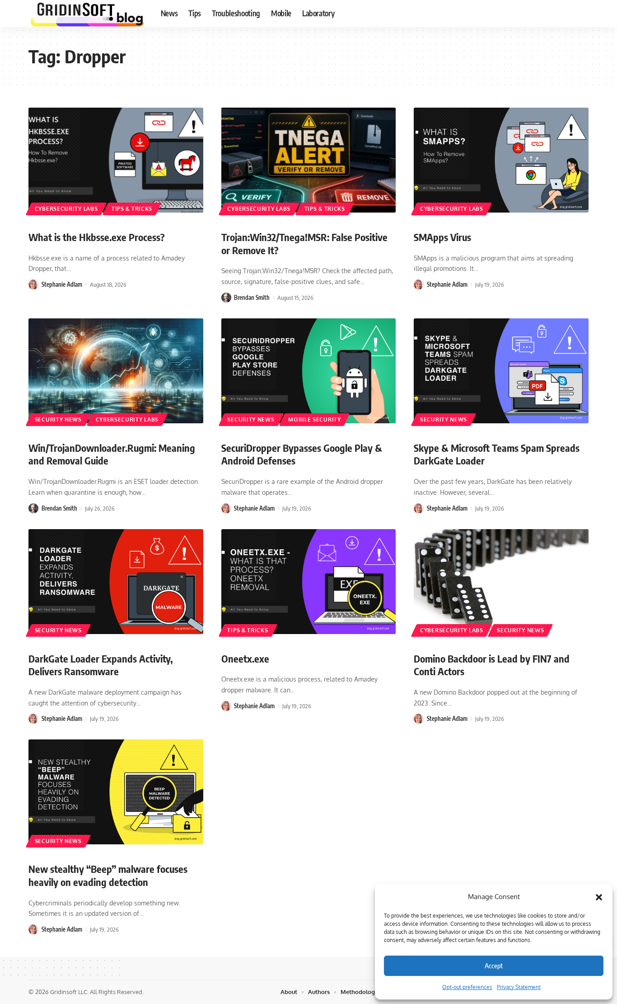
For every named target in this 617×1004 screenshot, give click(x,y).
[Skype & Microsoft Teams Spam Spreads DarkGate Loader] (501, 370)
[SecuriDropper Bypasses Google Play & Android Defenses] (308, 370)
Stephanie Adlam (62, 284)
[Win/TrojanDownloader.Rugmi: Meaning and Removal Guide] (115, 370)
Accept (494, 965)
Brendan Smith (252, 297)
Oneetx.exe (245, 658)
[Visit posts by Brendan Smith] (226, 298)
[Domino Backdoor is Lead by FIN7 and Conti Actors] (501, 581)
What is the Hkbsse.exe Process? (96, 237)
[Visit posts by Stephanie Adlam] (33, 284)
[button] (598, 896)
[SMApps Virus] (501, 160)
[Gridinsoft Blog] (87, 13)
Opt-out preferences (467, 987)
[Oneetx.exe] (308, 581)
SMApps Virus (442, 237)
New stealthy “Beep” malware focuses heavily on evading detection (107, 875)
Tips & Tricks (132, 208)
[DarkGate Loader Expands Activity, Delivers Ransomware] (115, 581)
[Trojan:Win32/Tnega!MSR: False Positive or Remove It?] (308, 160)
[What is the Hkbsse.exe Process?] (115, 160)
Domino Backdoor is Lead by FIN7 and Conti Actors (492, 665)
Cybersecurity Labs (66, 208)
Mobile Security (314, 419)
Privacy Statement (519, 987)
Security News (58, 419)
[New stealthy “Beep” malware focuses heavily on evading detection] (115, 791)
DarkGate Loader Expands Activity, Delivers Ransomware (100, 665)
